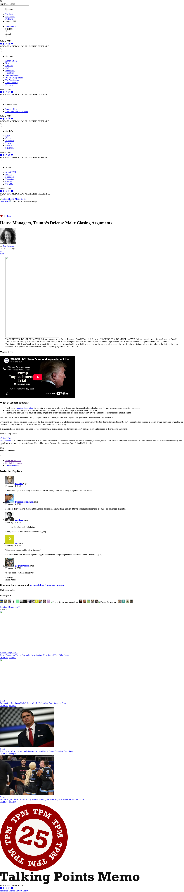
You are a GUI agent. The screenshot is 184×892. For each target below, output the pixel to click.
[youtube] (12, 44)
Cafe (7, 68)
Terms (8, 143)
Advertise (9, 140)
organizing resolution (24, 408)
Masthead (9, 177)
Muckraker (10, 70)
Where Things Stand (14, 78)
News (7, 63)
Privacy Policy (22, 891)
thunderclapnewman (24, 502)
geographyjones (22, 566)
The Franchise (11, 82)
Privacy (8, 145)
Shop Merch (10, 26)
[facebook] (4, 44)
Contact (8, 138)
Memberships (11, 109)
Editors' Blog (11, 61)
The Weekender (12, 80)
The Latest (9, 14)
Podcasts (9, 19)
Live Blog (9, 65)
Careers (8, 182)
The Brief (9, 73)
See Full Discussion (13, 463)
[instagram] (9, 44)
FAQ (7, 136)
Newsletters (10, 16)
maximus (19, 483)
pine (16, 543)
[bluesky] (1, 44)
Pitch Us (9, 184)
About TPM (10, 172)
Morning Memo (12, 75)
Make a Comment (13, 460)
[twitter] (6, 888)
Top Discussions (12, 465)
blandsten (19, 520)
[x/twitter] (6, 44)
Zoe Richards (8, 246)
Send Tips (4, 201)
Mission (8, 174)
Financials (9, 179)
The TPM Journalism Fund (16, 111)
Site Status (9, 148)
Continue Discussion (9, 607)
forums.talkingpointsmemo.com (47, 585)
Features (9, 85)
